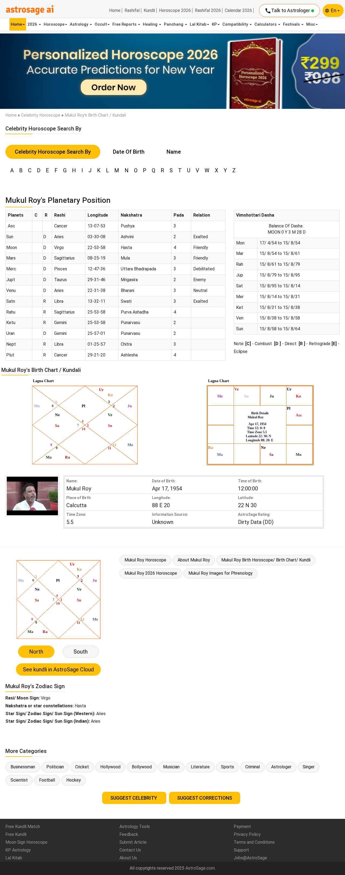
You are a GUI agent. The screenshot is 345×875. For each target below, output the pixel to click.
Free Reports (124, 24)
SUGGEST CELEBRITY (134, 798)
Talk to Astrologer (288, 11)
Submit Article (133, 842)
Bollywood (142, 766)
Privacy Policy (247, 834)
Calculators (266, 24)
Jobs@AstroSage (250, 857)
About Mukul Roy (194, 560)
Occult (101, 24)
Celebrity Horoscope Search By (53, 152)
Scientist (19, 780)
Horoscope (54, 24)
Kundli (149, 10)
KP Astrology (18, 850)
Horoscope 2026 (175, 10)
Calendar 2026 (238, 10)
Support (241, 850)
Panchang (174, 24)
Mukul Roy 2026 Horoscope (151, 573)
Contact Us (130, 850)
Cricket (82, 766)
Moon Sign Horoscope (26, 842)
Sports (227, 766)
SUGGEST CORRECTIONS (204, 798)
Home (114, 10)
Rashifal (132, 10)
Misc (310, 24)
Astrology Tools (134, 826)
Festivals (292, 24)
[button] (26, 71)
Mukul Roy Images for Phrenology (220, 573)
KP (214, 24)
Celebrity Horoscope (40, 115)
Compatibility (235, 24)
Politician (55, 766)
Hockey (73, 780)
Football (47, 780)
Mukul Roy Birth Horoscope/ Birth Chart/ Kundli (265, 560)
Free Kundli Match (22, 826)
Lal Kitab (198, 24)
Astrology (79, 24)
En (334, 10)
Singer (309, 766)
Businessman (23, 766)
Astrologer (281, 766)
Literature (200, 766)
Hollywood (110, 766)
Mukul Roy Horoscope (145, 560)
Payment (242, 826)
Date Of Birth (128, 152)
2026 (32, 24)
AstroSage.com (200, 868)
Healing (150, 24)
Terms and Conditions (254, 842)
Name (174, 152)
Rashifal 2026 (208, 10)
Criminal (252, 766)
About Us (128, 857)
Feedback (128, 834)
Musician (171, 766)
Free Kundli (15, 834)
